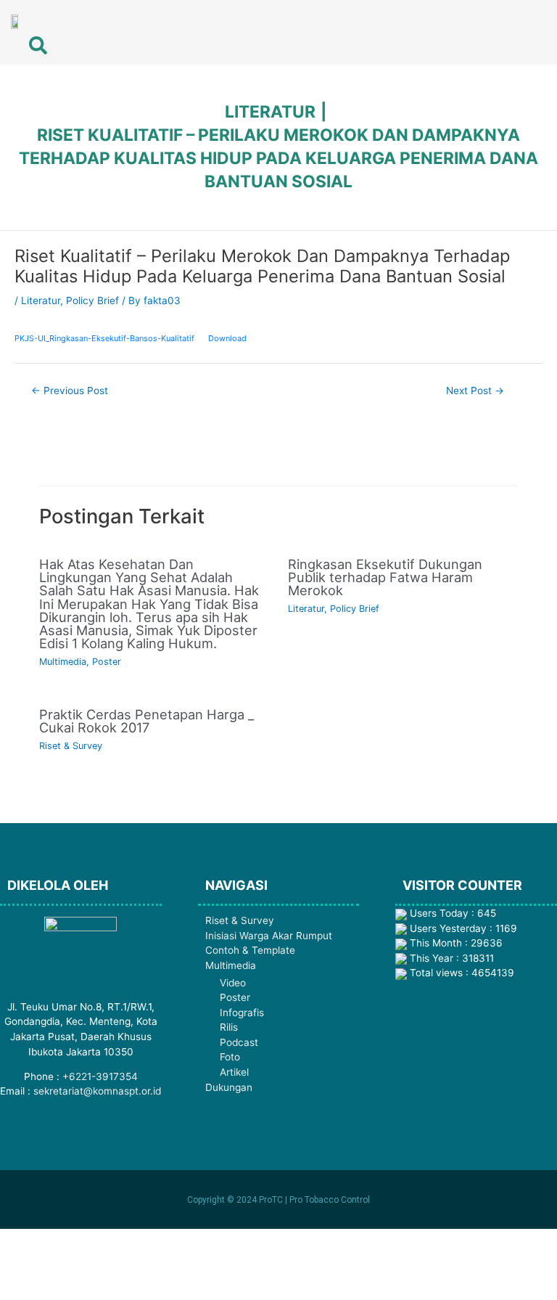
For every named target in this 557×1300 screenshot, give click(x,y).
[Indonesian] (537, 22)
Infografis (242, 1012)
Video (233, 983)
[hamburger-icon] (476, 22)
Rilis (229, 1027)
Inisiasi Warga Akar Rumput (268, 935)
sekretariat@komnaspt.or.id (97, 1091)
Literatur (40, 300)
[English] (518, 22)
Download (227, 338)
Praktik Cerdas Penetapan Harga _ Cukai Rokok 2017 (146, 720)
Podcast (239, 1042)
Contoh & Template (250, 950)
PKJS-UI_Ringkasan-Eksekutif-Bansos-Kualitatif (104, 338)
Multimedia (62, 661)
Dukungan (228, 1087)
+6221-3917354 (100, 1076)
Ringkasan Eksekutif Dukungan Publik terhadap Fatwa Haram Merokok (385, 577)
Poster (106, 661)
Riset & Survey (70, 745)
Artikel (234, 1072)
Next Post (475, 390)
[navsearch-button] (29, 40)
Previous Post (69, 390)
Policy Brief (92, 300)
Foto (230, 1057)
